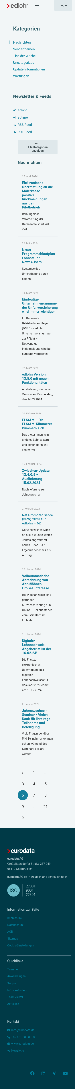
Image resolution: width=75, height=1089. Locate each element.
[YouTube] (65, 1073)
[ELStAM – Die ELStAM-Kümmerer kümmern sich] (38, 432)
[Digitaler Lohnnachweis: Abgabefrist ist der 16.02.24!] (38, 662)
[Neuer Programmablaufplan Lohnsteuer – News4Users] (38, 261)
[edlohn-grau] (17, 5)
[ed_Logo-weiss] (21, 850)
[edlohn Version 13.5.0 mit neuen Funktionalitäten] (38, 384)
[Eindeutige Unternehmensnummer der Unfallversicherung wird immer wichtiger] (38, 323)
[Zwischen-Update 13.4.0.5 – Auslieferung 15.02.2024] (38, 479)
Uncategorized (23, 62)
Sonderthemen (24, 49)
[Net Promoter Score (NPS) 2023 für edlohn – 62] (38, 532)
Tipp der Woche (24, 56)
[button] (37, 5)
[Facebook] (32, 1073)
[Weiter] (23, 818)
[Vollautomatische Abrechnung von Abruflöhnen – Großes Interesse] (38, 594)
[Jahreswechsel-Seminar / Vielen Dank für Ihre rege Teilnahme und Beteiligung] (38, 729)
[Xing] (54, 1073)
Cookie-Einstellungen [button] (20, 945)
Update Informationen (29, 69)
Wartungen (21, 76)
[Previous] (23, 773)
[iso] (29, 890)
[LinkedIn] (43, 1073)
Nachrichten (22, 42)
